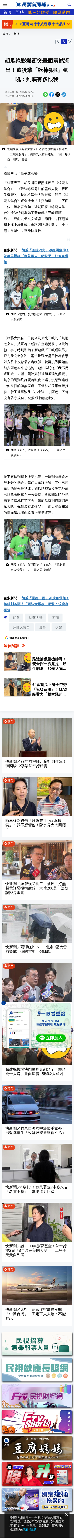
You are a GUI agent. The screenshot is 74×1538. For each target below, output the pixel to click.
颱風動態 (61, 12)
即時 (20, 12)
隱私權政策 (29, 1529)
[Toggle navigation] (4, 4)
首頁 (8, 12)
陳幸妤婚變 (39, 12)
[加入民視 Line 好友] (37, 1025)
